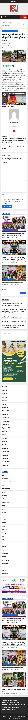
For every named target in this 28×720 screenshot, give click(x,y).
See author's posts (14, 126)
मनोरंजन (4, 546)
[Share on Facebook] (3, 66)
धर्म (13, 278)
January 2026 (5, 414)
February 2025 (5, 451)
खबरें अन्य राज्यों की (6, 489)
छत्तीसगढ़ (10, 31)
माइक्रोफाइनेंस (5, 550)
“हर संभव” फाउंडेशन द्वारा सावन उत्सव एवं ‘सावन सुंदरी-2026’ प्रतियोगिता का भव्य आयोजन (13, 234)
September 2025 (6, 428)
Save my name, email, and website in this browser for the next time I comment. (13, 201)
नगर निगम (4, 522)
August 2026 (5, 390)
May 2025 (4, 441)
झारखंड (3, 506)
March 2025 (5, 448)
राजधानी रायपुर (15, 31)
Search (4, 289)
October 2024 (5, 465)
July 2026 (4, 394)
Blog (3, 475)
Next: (13, 146)
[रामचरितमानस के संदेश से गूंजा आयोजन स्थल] (14, 273)
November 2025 (6, 421)
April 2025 (4, 445)
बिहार (3, 536)
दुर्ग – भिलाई (9, 278)
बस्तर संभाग (4, 529)
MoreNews (10, 718)
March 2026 (5, 407)
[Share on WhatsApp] (9, 66)
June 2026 (4, 397)
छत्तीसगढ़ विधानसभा (6, 502)
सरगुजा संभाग (5, 573)
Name (4, 183)
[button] (1, 17)
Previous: (14, 139)
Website (4, 194)
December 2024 (6, 458)
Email (4, 188)
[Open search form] (17, 17)
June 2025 (4, 438)
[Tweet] (6, 66)
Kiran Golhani (6, 237)
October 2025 (5, 424)
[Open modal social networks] (12, 66)
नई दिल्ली (4, 519)
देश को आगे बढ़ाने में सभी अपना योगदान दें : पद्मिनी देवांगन (14, 321)
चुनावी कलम (4, 495)
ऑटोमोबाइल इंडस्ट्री (6, 482)
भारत (3, 539)
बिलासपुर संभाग (10, 253)
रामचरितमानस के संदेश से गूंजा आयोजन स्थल (12, 283)
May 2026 (4, 401)
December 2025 (6, 417)
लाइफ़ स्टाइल (16, 229)
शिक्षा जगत (15, 253)
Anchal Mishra (6, 43)
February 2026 (5, 411)
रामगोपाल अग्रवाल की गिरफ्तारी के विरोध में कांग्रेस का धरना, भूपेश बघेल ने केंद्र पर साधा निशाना (13, 326)
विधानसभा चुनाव (5, 567)
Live (25, 17)
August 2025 (5, 431)
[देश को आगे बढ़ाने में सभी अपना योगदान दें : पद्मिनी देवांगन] (14, 679)
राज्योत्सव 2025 (5, 560)
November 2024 (6, 462)
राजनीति (4, 556)
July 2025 (4, 434)
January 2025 (5, 455)
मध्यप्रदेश (4, 543)
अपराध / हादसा (5, 31)
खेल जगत (4, 492)
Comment (5, 162)
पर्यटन (3, 526)
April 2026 (4, 404)
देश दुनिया (4, 512)
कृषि (3, 485)
